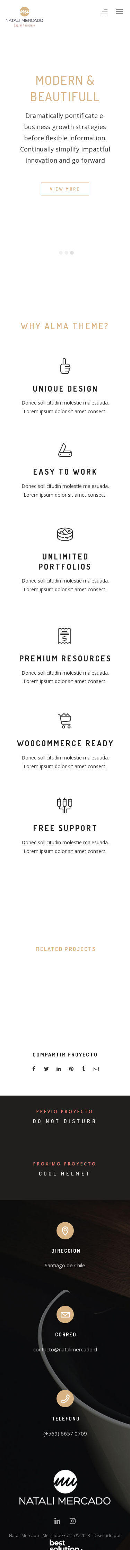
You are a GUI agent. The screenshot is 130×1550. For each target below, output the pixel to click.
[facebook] (34, 1070)
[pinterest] (71, 1070)
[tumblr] (84, 1070)
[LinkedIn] (57, 1522)
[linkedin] (59, 1070)
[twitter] (46, 1070)
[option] (65, 227)
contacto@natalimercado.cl (65, 1349)
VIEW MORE (65, 189)
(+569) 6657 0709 (65, 1433)
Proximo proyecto (65, 1164)
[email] (96, 1070)
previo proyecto (65, 1111)
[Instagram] (73, 1522)
